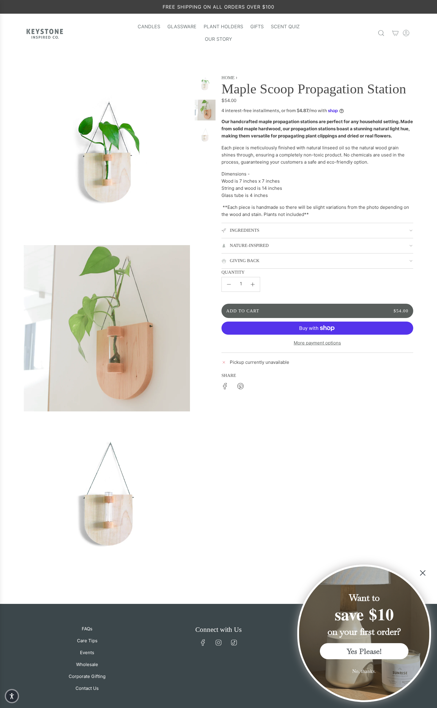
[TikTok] (234, 642)
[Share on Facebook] (225, 387)
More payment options (317, 343)
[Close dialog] (423, 573)
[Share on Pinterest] (240, 387)
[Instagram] (218, 642)
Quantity (233, 272)
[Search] (381, 33)
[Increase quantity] (253, 284)
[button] (12, 696)
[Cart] (395, 33)
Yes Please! (364, 651)
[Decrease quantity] (229, 284)
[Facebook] (203, 642)
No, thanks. (364, 671)
